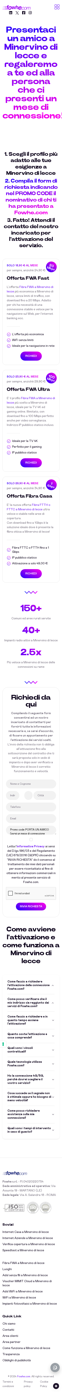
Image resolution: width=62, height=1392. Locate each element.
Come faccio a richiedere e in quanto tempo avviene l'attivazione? (27, 1020)
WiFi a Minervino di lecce (19, 1297)
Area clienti (10, 1336)
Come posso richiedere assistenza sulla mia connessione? (23, 1114)
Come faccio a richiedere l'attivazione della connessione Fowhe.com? (28, 985)
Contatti (8, 1329)
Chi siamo (8, 1323)
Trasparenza (11, 1354)
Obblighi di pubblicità (16, 1360)
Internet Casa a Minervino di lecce (25, 1232)
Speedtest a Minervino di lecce (23, 1250)
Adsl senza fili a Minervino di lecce (25, 1275)
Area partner (11, 1342)
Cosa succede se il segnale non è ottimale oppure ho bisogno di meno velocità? (29, 1097)
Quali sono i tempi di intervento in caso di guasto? (29, 1130)
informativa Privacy (31, 846)
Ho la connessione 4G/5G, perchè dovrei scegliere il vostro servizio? (25, 1079)
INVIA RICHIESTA (31, 906)
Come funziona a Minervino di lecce (26, 1348)
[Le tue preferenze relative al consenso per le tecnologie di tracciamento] (3, 1044)
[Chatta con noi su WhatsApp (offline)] (55, 1367)
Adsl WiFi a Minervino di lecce (22, 1291)
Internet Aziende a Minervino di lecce (27, 1238)
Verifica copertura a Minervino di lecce (28, 1244)
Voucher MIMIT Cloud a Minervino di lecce (27, 1283)
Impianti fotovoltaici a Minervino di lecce (29, 1303)
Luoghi (7, 1269)
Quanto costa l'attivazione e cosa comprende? (27, 1036)
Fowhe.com (23, 1376)
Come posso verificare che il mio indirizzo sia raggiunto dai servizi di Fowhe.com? (28, 1003)
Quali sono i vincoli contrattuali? (20, 1050)
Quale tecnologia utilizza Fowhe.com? (24, 1063)
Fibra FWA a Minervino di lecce (23, 1263)
